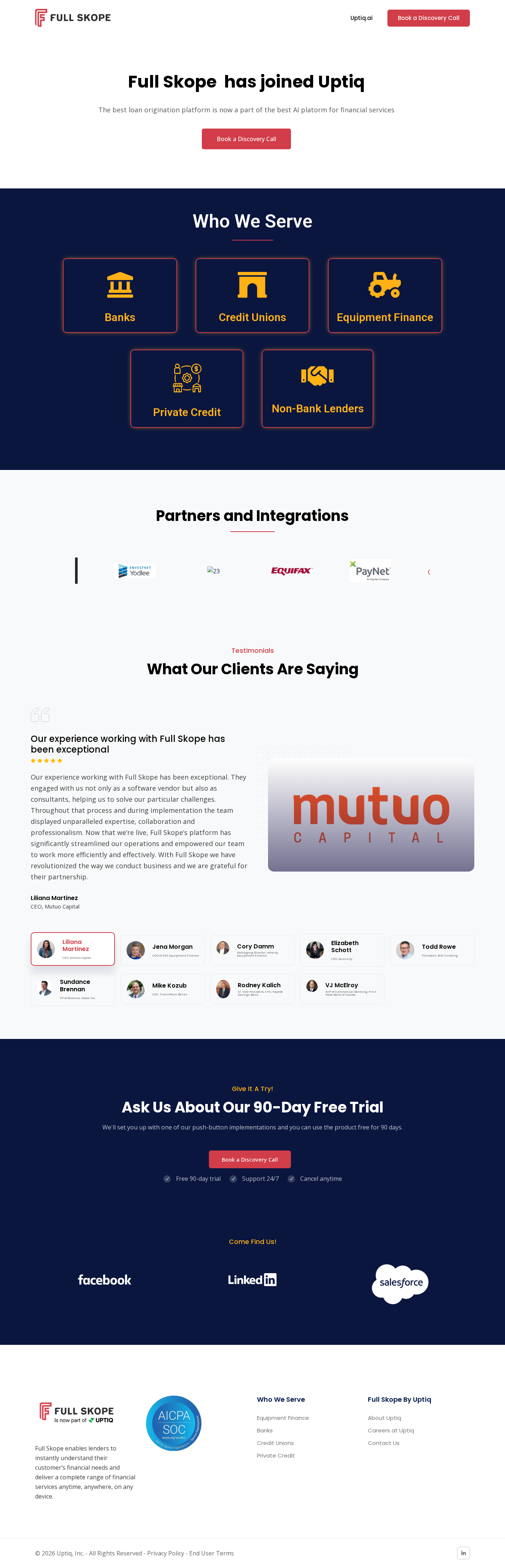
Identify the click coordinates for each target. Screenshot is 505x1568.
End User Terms (211, 1553)
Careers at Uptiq (391, 1430)
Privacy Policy (165, 1553)
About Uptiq (384, 1418)
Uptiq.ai (361, 18)
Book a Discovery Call (429, 18)
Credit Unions (252, 317)
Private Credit (187, 412)
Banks (120, 317)
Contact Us (384, 1443)
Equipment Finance (385, 317)
